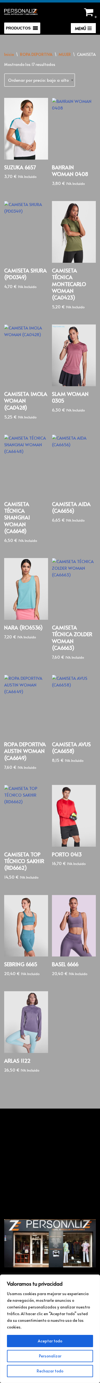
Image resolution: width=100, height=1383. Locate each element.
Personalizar (50, 1356)
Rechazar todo (50, 1371)
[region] (50, 1329)
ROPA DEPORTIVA (36, 54)
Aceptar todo (50, 1341)
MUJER (65, 54)
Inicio (9, 54)
